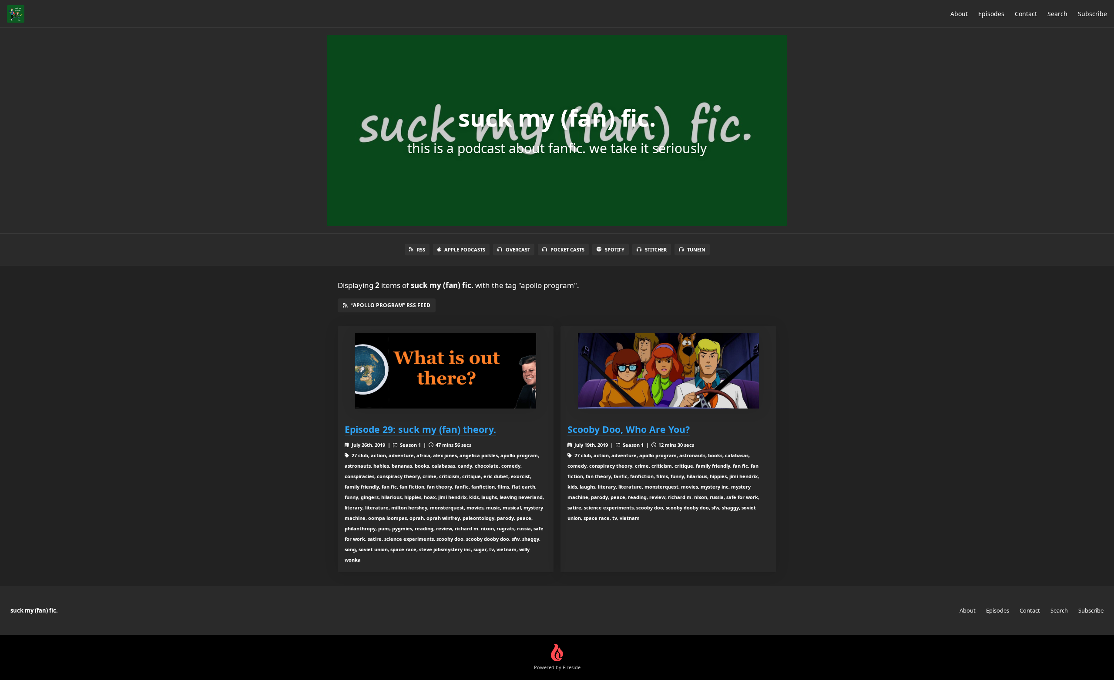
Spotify (614, 249)
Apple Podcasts (464, 249)
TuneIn (696, 249)
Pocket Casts (567, 249)
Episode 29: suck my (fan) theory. (420, 429)
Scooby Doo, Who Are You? (628, 429)
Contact (1026, 14)
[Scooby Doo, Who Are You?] (668, 371)
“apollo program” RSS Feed (390, 305)
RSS (421, 249)
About (959, 14)
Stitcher (656, 249)
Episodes (991, 14)
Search (1057, 14)
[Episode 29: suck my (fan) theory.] (446, 371)
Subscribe (1092, 14)
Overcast (518, 249)
